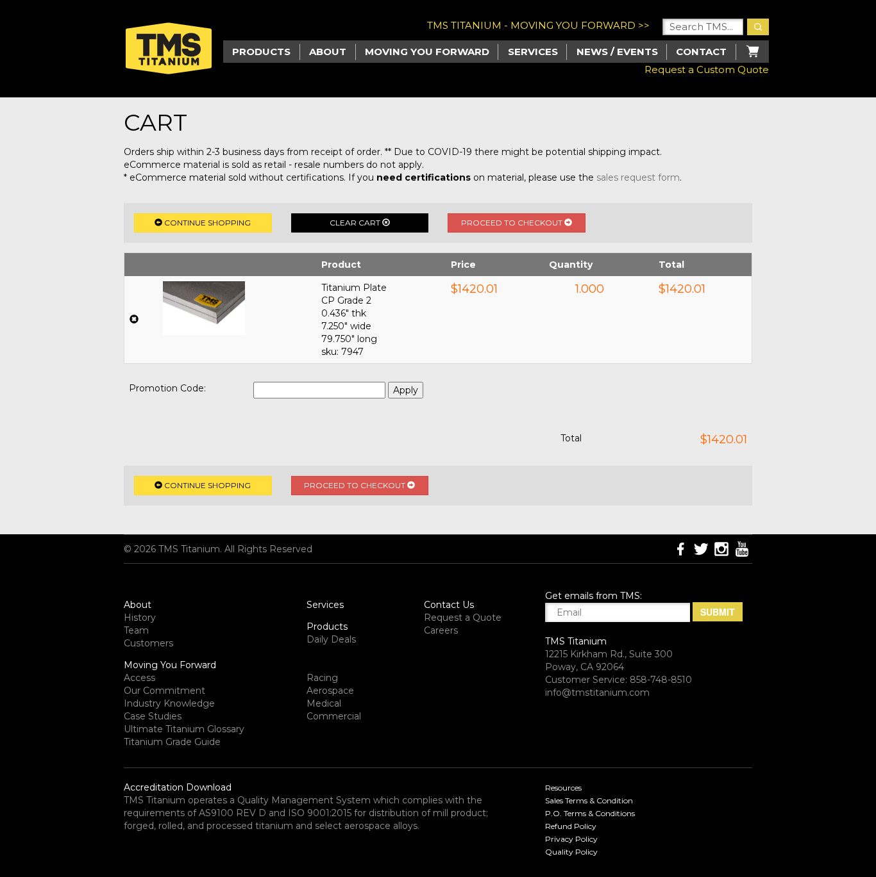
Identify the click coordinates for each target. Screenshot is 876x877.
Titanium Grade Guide (172, 742)
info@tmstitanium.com (597, 692)
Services (533, 51)
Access (139, 678)
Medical (324, 703)
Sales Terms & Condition (589, 800)
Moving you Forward (427, 51)
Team (136, 630)
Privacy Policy (571, 839)
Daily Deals (331, 639)
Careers (441, 630)
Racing (322, 678)
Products (327, 626)
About (327, 51)
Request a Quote (462, 617)
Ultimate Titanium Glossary (184, 729)
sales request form (638, 177)
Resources (563, 787)
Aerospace (330, 690)
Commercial (334, 716)
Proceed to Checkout (512, 222)
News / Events (617, 51)
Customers (148, 643)
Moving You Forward (170, 665)
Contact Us (449, 605)
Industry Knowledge (169, 703)
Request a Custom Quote (706, 69)
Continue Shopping (206, 222)
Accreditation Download (178, 787)
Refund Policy (570, 826)
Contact (701, 51)
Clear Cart (356, 222)
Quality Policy (571, 852)
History (140, 617)
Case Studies (152, 716)
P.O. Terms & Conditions (590, 813)
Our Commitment (164, 690)
